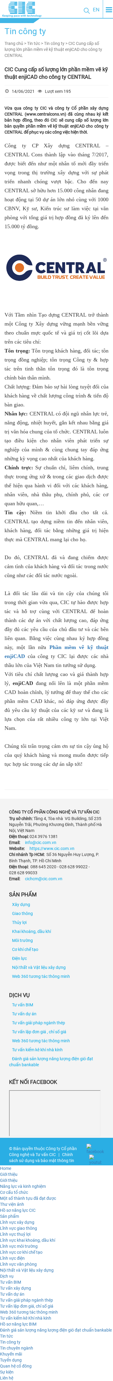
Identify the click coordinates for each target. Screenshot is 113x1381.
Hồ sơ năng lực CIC (18, 1210)
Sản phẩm (9, 1216)
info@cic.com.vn (40, 842)
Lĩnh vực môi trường (19, 1246)
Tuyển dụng (11, 1360)
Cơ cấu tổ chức (14, 1192)
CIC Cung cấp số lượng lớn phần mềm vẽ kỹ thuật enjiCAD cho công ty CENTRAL (53, 49)
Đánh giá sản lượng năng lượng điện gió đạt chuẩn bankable (56, 1330)
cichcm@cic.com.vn (43, 878)
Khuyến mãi (11, 1354)
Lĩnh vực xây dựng (17, 1222)
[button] (87, 10)
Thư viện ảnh (12, 1204)
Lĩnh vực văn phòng (18, 1264)
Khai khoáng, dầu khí (31, 931)
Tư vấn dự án (24, 1013)
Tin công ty (10, 1342)
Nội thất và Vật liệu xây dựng (39, 967)
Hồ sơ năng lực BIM (18, 1324)
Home (5, 1168)
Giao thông (22, 913)
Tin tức (6, 1336)
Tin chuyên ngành (16, 1348)
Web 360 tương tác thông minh (41, 976)
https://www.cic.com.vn (52, 848)
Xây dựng (21, 904)
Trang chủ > (16, 43)
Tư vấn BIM (22, 1004)
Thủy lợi (19, 922)
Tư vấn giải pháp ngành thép (38, 1022)
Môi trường (22, 940)
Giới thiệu (8, 1174)
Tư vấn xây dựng (15, 1288)
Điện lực (19, 958)
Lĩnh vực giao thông (18, 1228)
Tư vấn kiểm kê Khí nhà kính (25, 1318)
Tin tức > (35, 43)
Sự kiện (7, 1372)
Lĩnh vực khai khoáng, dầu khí (27, 1240)
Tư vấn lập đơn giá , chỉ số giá (39, 1031)
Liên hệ (6, 1378)
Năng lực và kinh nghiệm (23, 1186)
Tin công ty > (56, 43)
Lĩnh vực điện (12, 1258)
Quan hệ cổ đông (16, 1366)
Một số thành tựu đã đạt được (28, 1198)
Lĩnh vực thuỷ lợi (15, 1234)
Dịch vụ (7, 1276)
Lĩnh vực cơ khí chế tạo (21, 1252)
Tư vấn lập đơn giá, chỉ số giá (26, 1306)
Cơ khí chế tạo (25, 949)
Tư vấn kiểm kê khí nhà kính (37, 1049)
